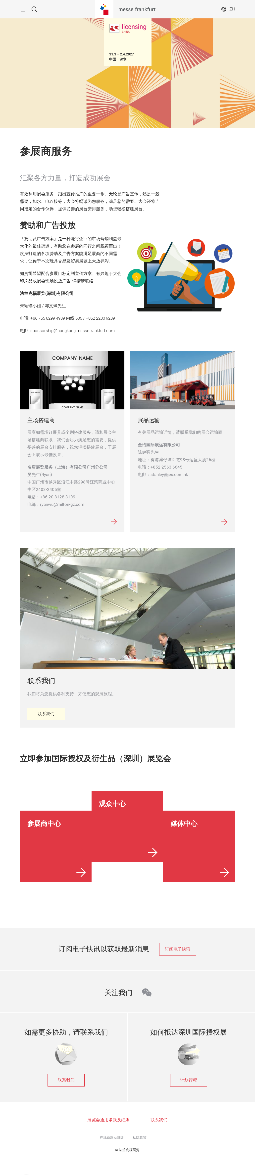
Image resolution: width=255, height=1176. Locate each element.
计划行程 (188, 1080)
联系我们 (66, 1080)
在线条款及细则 (112, 1137)
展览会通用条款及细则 (108, 1120)
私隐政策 (140, 1137)
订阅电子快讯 (177, 949)
